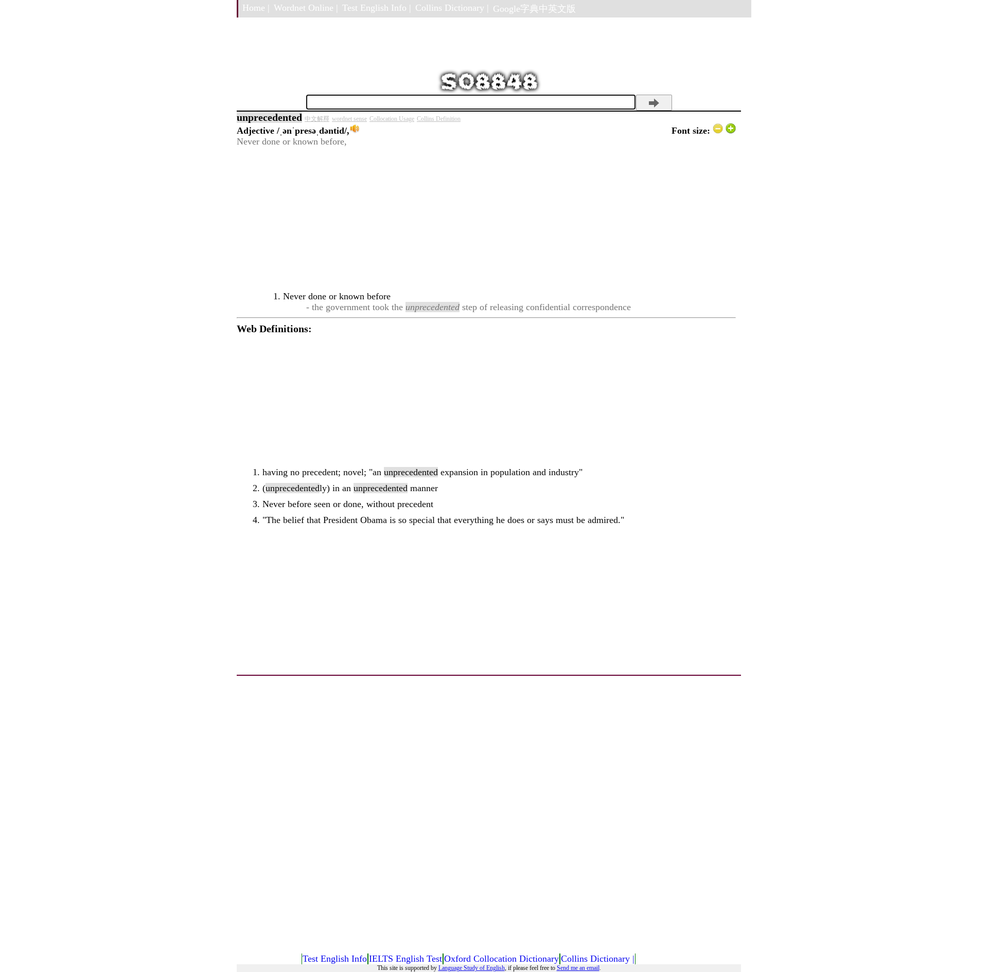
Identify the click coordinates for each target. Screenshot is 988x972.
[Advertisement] (486, 219)
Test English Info (335, 958)
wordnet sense (349, 118)
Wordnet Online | (306, 8)
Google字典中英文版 (534, 9)
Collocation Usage (391, 118)
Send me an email (578, 967)
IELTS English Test (405, 958)
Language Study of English (471, 967)
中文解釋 (317, 118)
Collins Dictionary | (452, 8)
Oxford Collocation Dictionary (501, 958)
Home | (256, 8)
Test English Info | (376, 8)
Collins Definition (439, 118)
